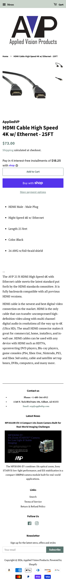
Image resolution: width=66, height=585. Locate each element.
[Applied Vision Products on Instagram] (37, 524)
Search (33, 496)
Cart (60, 4)
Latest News (33, 416)
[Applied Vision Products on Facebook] (29, 524)
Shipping (8, 150)
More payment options (33, 192)
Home (5, 56)
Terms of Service (33, 501)
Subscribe (55, 550)
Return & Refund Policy (33, 506)
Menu (10, 4)
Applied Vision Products (36, 560)
